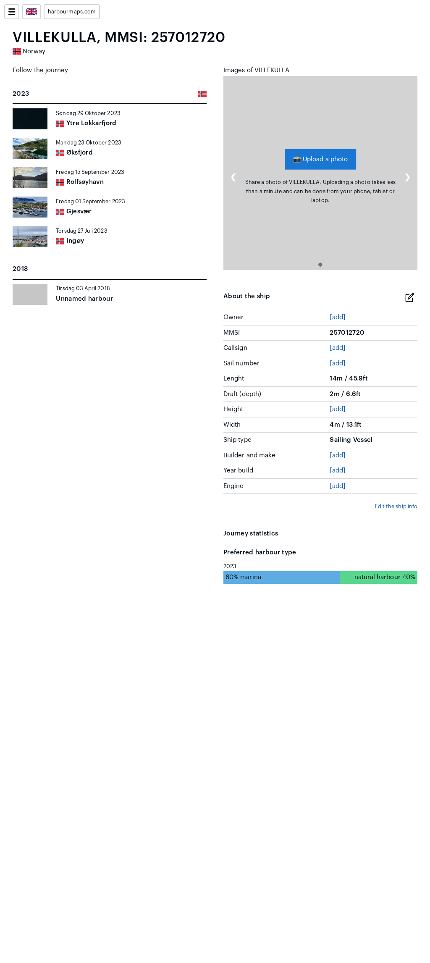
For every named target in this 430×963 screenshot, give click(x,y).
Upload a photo (320, 159)
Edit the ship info (396, 506)
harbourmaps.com (72, 11)
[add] (337, 317)
